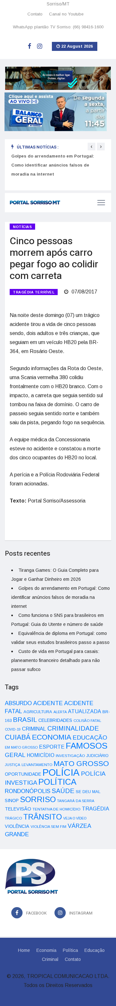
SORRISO (38, 799)
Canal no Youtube (66, 14)
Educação (94, 950)
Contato (35, 14)
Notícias (22, 227)
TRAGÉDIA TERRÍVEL (33, 292)
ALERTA (60, 712)
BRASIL (25, 719)
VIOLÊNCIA (17, 826)
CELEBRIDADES (55, 720)
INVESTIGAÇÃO (70, 755)
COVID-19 (13, 729)
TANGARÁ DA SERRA (75, 801)
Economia (46, 950)
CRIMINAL (34, 729)
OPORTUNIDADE (23, 774)
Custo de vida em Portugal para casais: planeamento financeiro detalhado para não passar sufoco (55, 660)
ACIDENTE (48, 703)
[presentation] (91, 146)
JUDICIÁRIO (97, 755)
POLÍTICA (57, 781)
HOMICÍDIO (40, 755)
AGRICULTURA (38, 711)
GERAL (15, 755)
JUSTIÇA (12, 765)
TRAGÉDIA (95, 808)
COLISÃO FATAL (87, 721)
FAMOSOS (87, 746)
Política (70, 950)
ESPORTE (51, 747)
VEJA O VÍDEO (74, 818)
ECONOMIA (51, 737)
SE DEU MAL (88, 791)
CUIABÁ (18, 737)
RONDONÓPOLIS (27, 791)
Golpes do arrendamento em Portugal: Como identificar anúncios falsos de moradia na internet (52, 165)
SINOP (12, 800)
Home (24, 950)
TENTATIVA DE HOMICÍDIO (57, 809)
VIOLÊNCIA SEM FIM (48, 827)
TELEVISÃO (18, 808)
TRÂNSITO (42, 816)
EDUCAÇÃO (89, 737)
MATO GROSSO (81, 763)
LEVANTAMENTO (37, 764)
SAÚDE (63, 790)
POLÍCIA (61, 772)
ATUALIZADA (84, 711)
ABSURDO (18, 703)
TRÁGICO (13, 818)
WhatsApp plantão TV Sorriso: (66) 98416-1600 (58, 26)
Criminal (50, 959)
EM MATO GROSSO (21, 747)
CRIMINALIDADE (73, 728)
